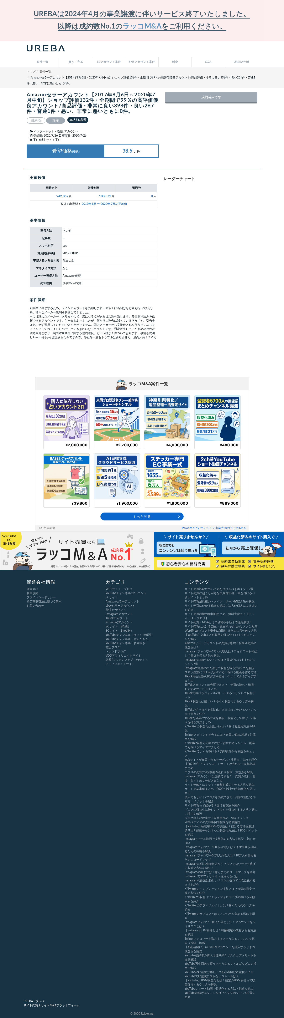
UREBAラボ (241, 62)
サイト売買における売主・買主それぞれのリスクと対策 (221, 626)
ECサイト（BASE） (118, 626)
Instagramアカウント (119, 614)
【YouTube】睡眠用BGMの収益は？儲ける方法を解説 (219, 826)
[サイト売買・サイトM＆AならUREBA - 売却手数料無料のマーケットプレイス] (46, 49)
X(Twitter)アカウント (119, 622)
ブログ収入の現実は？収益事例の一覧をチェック (217, 818)
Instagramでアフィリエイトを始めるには (211, 876)
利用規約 (32, 593)
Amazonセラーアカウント (122, 601)
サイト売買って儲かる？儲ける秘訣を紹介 (212, 805)
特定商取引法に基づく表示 (44, 601)
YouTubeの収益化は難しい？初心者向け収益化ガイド (219, 972)
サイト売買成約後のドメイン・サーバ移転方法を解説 (219, 601)
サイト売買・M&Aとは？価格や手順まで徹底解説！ (218, 622)
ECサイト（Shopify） (119, 630)
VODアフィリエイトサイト (123, 655)
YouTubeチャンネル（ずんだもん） (128, 639)
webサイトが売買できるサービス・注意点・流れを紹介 (221, 759)
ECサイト (112, 597)
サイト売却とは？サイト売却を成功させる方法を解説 (219, 784)
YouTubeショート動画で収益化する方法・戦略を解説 (219, 988)
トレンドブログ (116, 651)
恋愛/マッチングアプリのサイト (127, 659)
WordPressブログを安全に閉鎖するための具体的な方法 (221, 630)
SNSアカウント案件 (142, 62)
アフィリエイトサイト (120, 664)
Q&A (208, 62)
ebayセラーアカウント (120, 605)
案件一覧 (42, 62)
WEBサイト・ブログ (119, 589)
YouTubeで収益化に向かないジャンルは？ (212, 976)
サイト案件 (53, 139)
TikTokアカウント (117, 618)
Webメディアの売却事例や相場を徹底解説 (212, 822)
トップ (31, 71)
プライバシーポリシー (41, 597)
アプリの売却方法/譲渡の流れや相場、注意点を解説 (219, 772)
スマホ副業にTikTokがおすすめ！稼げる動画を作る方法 (221, 672)
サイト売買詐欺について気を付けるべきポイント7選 (219, 589)
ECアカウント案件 (109, 62)
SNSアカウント (116, 610)
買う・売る (75, 62)
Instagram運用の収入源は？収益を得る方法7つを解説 (219, 668)
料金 (175, 62)
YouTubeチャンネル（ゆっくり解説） (130, 634)
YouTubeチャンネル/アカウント (126, 593)
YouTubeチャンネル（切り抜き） (127, 643)
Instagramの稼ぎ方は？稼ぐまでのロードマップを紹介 (220, 872)
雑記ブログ (113, 647)
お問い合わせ (35, 605)
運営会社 (32, 589)
